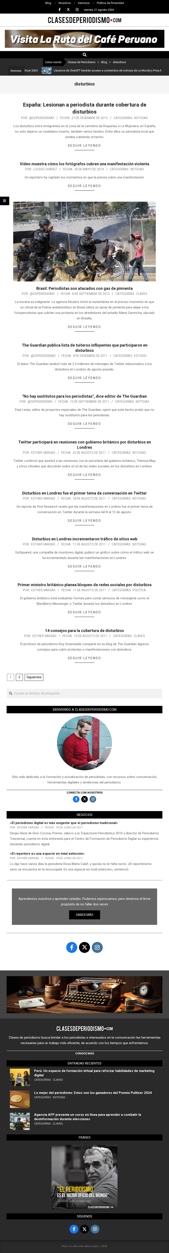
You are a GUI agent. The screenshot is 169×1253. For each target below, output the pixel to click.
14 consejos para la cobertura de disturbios (84, 630)
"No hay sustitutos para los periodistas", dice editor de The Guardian (84, 396)
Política (139, 590)
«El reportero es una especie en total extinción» (47, 854)
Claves (141, 293)
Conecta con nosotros (85, 792)
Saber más (84, 915)
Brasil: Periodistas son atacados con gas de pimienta (84, 288)
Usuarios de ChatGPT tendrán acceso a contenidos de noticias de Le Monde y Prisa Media (92, 70)
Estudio (140, 356)
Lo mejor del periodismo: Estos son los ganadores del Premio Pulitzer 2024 (93, 1093)
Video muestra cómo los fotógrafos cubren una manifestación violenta (84, 164)
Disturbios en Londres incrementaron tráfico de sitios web (84, 539)
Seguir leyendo (84, 145)
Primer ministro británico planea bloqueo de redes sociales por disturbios (85, 584)
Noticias (141, 118)
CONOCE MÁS (84, 1053)
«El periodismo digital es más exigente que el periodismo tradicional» (64, 823)
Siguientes (34, 677)
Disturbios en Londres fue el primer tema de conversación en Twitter (84, 493)
